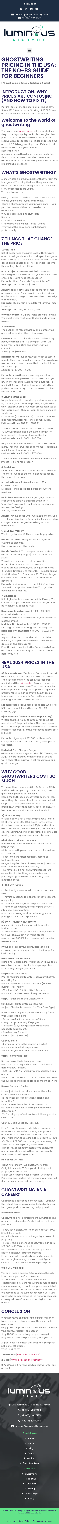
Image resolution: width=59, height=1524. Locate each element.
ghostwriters (26, 131)
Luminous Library (15, 1511)
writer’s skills (26, 683)
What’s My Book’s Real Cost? (27, 1359)
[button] (29, 50)
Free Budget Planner (28, 1354)
